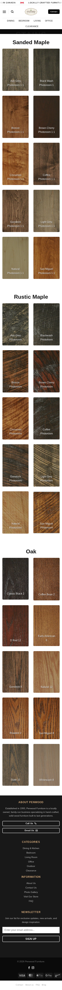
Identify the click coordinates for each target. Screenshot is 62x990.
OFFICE (49, 21)
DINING (10, 21)
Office (31, 861)
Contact (19, 985)
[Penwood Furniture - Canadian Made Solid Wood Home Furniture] (31, 11)
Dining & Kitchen (31, 848)
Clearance (31, 870)
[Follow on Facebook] (29, 967)
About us (29, 985)
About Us (31, 883)
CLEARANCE (31, 26)
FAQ (31, 901)
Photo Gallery (31, 892)
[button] (4, 12)
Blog (44, 985)
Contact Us (31, 887)
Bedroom (31, 852)
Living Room (31, 857)
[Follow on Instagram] (33, 967)
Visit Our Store (31, 896)
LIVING (37, 21)
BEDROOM (24, 21)
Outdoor (31, 866)
